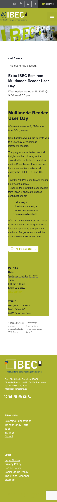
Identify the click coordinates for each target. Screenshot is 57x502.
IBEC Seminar (15, 291)
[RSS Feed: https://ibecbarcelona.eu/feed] (29, 397)
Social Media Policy (16, 471)
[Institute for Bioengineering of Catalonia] (13, 16)
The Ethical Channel (17, 475)
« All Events (15, 58)
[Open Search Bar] (35, 4)
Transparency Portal (17, 424)
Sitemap (10, 479)
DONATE (49, 4)
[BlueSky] (10, 397)
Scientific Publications (18, 420)
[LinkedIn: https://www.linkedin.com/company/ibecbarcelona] (15, 397)
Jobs (7, 428)
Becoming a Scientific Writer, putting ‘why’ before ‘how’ (34, 327)
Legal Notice (12, 460)
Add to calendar (24, 248)
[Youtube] (24, 397)
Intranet (9, 432)
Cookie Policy (13, 468)
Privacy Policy (13, 464)
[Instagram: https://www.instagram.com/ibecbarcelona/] (20, 397)
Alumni (9, 436)
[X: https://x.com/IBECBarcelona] (5, 397)
